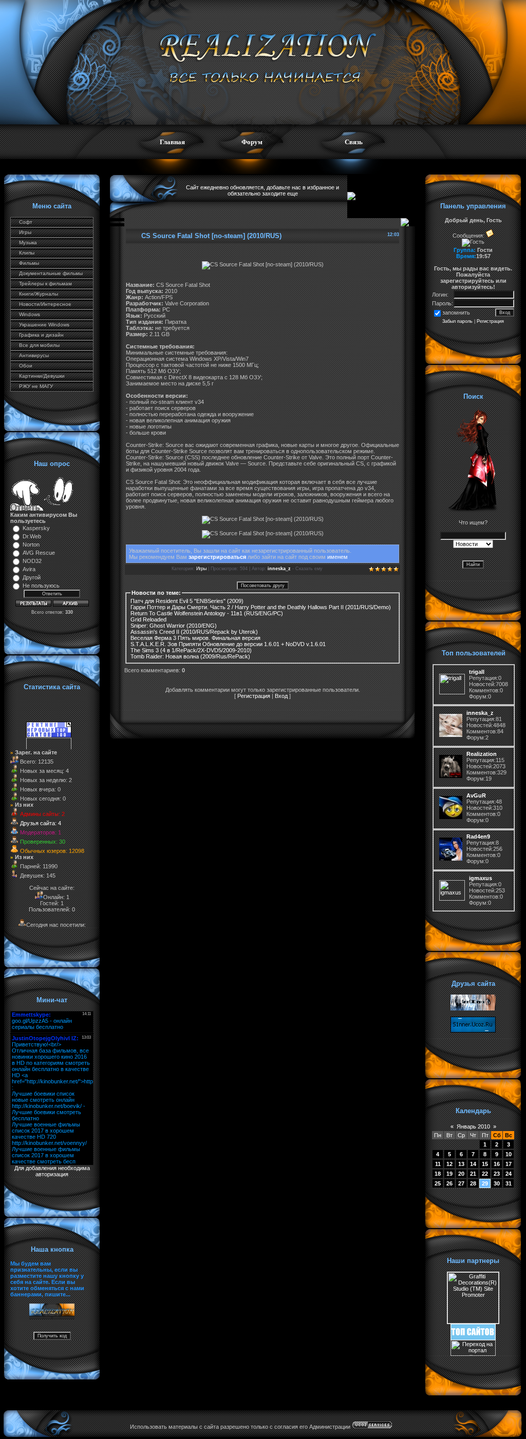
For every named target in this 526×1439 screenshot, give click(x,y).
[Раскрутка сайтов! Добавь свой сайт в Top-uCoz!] (473, 1338)
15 (485, 1164)
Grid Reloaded (148, 619)
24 (508, 1174)
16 (497, 1164)
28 (473, 1183)
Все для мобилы (39, 345)
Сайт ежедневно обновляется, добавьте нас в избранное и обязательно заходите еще (262, 190)
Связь (354, 142)
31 (508, 1183)
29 (485, 1183)
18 (438, 1174)
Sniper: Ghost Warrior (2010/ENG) (173, 626)
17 (508, 1164)
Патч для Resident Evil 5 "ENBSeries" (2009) (186, 601)
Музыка (28, 242)
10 (508, 1154)
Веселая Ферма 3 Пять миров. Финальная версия (195, 638)
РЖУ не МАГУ (36, 386)
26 (449, 1183)
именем (337, 557)
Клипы (26, 253)
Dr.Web (32, 536)
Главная (172, 142)
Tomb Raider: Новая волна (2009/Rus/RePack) (190, 656)
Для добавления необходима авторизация (52, 1171)
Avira (29, 569)
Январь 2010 (473, 1126)
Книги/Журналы (38, 294)
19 (449, 1174)
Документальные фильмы (51, 273)
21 (473, 1174)
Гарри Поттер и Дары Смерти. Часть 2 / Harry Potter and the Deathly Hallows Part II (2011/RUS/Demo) (260, 607)
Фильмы (29, 263)
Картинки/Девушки (42, 376)
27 (461, 1183)
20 (461, 1174)
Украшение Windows (44, 324)
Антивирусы (34, 355)
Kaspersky (36, 528)
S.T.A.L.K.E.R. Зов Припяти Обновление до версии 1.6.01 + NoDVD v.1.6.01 (228, 644)
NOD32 (32, 561)
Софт (25, 222)
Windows (29, 314)
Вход (281, 696)
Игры (25, 232)
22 (485, 1174)
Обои (25, 365)
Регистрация (253, 696)
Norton (31, 544)
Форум (251, 142)
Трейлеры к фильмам (45, 283)
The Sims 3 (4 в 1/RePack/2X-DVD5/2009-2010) (191, 650)
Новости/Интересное (45, 304)
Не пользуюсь (41, 585)
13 (461, 1164)
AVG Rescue (39, 553)
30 (497, 1183)
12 (449, 1164)
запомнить (456, 312)
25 (438, 1183)
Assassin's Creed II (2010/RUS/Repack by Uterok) (194, 632)
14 (473, 1164)
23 (497, 1174)
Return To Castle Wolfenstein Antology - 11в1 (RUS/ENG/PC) (206, 613)
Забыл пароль (457, 321)
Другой (32, 577)
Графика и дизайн (41, 335)
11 (438, 1164)
